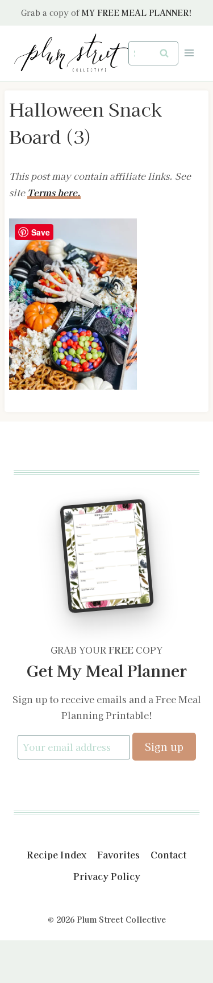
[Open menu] (188, 53)
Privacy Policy (106, 876)
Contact (168, 854)
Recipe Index (56, 854)
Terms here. (54, 192)
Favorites (118, 854)
